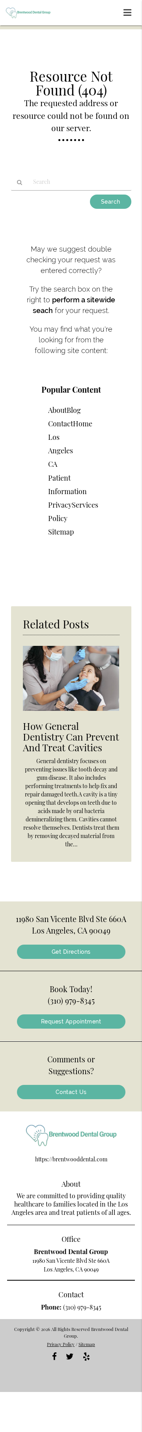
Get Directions (71, 952)
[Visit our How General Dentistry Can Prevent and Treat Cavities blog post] (71, 712)
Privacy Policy (61, 1344)
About (57, 410)
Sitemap (61, 532)
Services (85, 505)
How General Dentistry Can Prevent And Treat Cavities (71, 736)
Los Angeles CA (60, 450)
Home (82, 423)
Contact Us (71, 1092)
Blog (74, 410)
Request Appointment (71, 1021)
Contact (60, 423)
